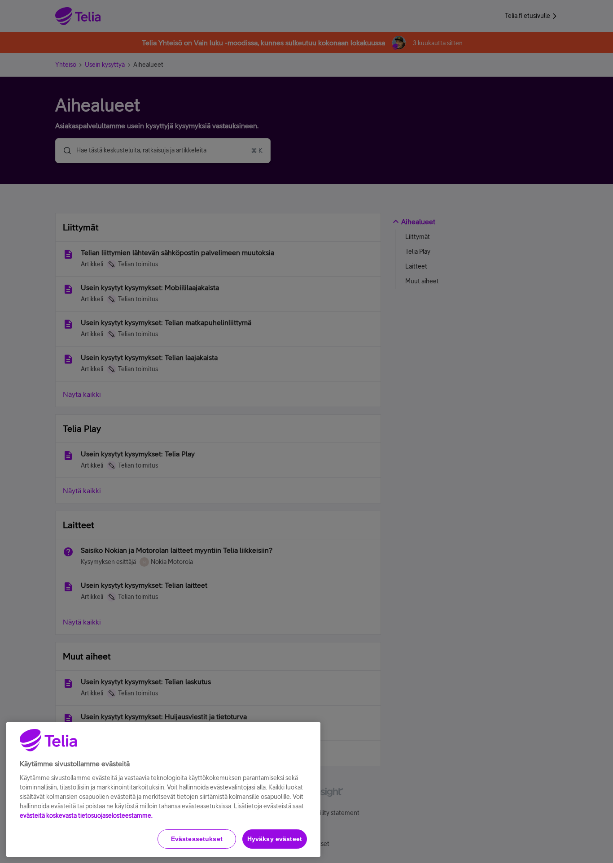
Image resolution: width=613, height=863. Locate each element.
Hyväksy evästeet (274, 838)
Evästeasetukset (197, 838)
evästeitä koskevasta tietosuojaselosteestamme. (86, 815)
